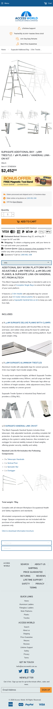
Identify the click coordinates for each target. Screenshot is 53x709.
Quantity (5, 210)
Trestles (27, 618)
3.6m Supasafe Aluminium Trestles (23, 363)
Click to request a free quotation (31, 249)
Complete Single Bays (25, 285)
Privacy (40, 584)
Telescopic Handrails (15, 459)
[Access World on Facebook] (26, 672)
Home (3, 50)
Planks (26, 615)
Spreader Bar (12, 467)
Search (25, 564)
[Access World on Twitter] (20, 672)
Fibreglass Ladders (26, 608)
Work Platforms (26, 611)
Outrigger (11, 471)
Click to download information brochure (18, 531)
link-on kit (26, 300)
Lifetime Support (33, 580)
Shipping (26, 543)
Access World (20, 700)
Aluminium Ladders (26, 604)
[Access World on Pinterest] (32, 672)
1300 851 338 (31, 198)
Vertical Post (12, 463)
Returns (26, 548)
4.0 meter (23, 297)
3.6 (17, 294)
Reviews (41, 576)
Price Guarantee (33, 572)
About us (40, 564)
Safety (26, 584)
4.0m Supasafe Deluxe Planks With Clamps (27, 322)
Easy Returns (17, 202)
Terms (33, 587)
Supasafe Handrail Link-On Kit (21, 426)
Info (26, 263)
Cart (50, 3)
